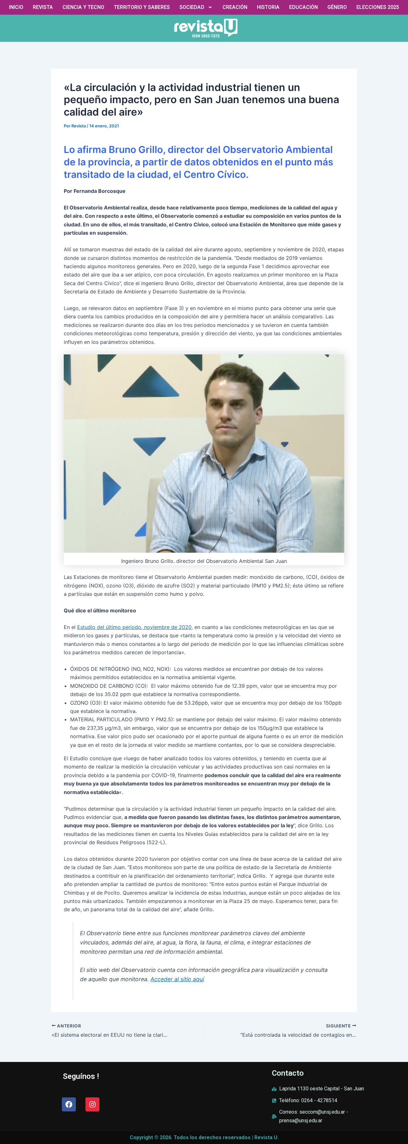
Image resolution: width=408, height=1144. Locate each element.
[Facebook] (69, 1104)
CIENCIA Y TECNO (83, 7)
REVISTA (43, 7)
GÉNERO (337, 7)
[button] (196, 7)
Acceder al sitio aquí (177, 979)
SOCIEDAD (191, 7)
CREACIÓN (234, 7)
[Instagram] (92, 1104)
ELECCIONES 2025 (377, 7)
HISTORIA (268, 7)
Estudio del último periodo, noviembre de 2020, (135, 627)
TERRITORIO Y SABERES (142, 7)
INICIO (16, 7)
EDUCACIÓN (303, 7)
